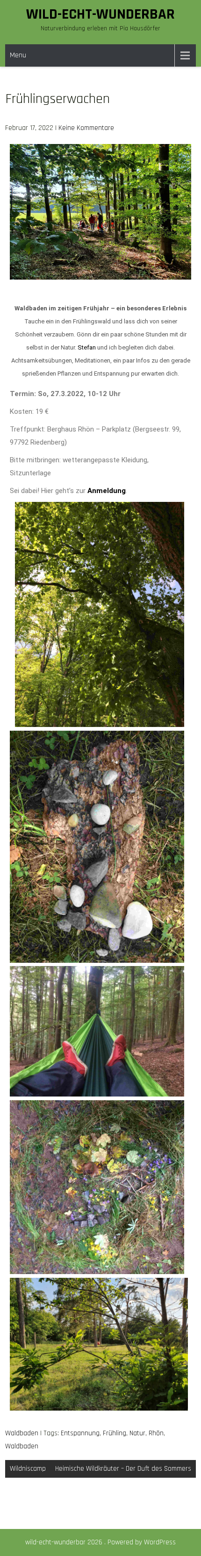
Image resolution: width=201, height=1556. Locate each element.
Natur (137, 1433)
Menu (18, 55)
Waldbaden (21, 1433)
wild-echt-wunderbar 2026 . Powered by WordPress (100, 1542)
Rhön (156, 1433)
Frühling (114, 1433)
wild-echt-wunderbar (100, 14)
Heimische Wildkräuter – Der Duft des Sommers (123, 1468)
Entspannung (80, 1433)
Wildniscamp (28, 1468)
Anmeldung (106, 491)
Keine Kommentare (86, 127)
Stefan (87, 347)
